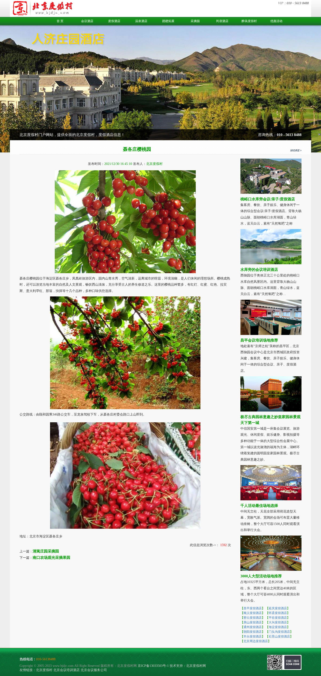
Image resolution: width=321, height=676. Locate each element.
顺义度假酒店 (252, 613)
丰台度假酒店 (252, 636)
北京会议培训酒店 (66, 670)
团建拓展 (168, 21)
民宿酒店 (222, 21)
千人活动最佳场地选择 (259, 506)
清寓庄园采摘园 (46, 551)
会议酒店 (87, 21)
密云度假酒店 (252, 617)
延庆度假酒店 (278, 608)
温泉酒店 (141, 21)
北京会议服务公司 (94, 670)
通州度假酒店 (252, 627)
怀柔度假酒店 (278, 613)
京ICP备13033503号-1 (153, 666)
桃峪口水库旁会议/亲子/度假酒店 (267, 199)
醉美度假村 (249, 21)
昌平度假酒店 (252, 608)
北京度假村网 (196, 666)
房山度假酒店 (252, 622)
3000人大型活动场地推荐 (261, 576)
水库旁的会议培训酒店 (259, 270)
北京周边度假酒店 (255, 641)
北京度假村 (44, 670)
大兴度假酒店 (278, 622)
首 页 (60, 21)
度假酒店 (114, 21)
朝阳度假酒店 (252, 631)
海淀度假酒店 (278, 627)
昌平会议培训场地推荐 (259, 340)
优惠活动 (276, 21)
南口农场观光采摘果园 (51, 557)
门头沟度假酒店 (279, 631)
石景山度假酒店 (279, 636)
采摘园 (195, 21)
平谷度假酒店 (278, 617)
